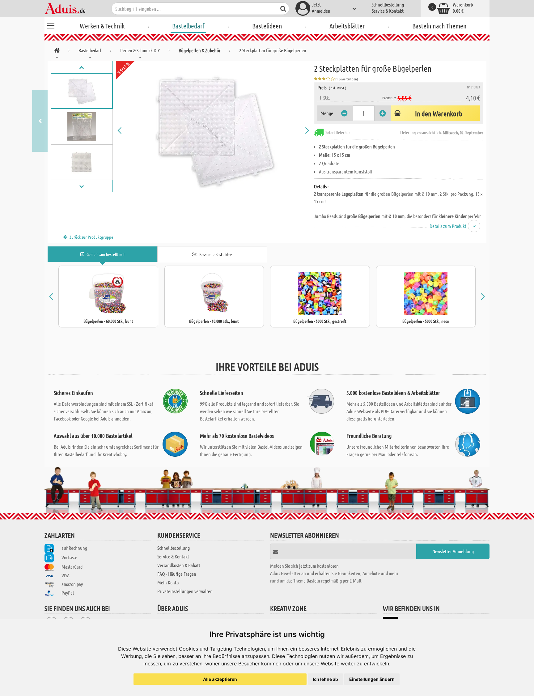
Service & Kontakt (388, 11)
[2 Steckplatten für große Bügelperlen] (213, 130)
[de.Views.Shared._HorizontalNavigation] (57, 51)
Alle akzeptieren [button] (220, 679)
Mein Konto (168, 582)
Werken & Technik (102, 26)
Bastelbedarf (188, 26)
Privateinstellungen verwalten (185, 591)
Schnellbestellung (387, 4)
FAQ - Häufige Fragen (176, 574)
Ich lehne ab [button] (325, 679)
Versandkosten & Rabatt (178, 565)
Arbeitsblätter (347, 26)
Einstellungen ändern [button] (372, 679)
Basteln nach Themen (439, 26)
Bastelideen (267, 26)
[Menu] (50, 25)
